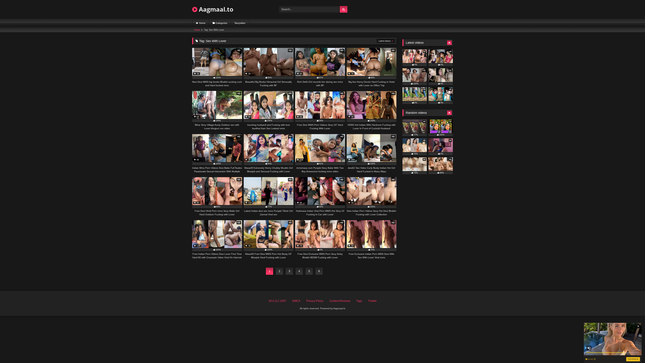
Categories (221, 23)
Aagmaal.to (215, 9)
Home (202, 23)
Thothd (372, 300)
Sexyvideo (239, 23)
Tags (359, 300)
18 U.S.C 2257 (277, 300)
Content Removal (339, 300)
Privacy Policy (314, 300)
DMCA (296, 300)
